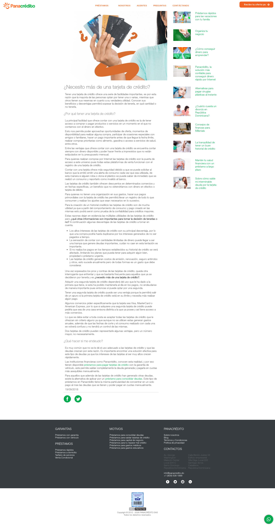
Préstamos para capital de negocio (126, 440)
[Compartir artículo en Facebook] (67, 398)
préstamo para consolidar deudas (123, 378)
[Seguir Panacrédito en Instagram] (182, 481)
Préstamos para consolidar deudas (127, 435)
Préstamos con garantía (66, 435)
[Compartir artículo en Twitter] (78, 398)
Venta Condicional (64, 457)
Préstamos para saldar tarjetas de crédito (130, 437)
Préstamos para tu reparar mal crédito (128, 442)
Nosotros (124, 5)
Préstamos (101, 5)
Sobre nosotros (171, 435)
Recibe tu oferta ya (255, 4)
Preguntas (159, 5)
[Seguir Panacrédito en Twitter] (175, 481)
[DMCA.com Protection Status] (137, 509)
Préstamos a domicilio (66, 452)
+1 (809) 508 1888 (173, 475)
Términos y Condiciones (175, 440)
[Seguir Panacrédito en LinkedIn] (190, 481)
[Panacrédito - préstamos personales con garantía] (19, 5)
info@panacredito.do (174, 473)
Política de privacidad (174, 442)
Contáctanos (181, 5)
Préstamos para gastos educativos (127, 448)
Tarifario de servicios (65, 455)
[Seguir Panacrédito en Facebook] (167, 481)
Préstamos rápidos (64, 450)
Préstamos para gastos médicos (125, 445)
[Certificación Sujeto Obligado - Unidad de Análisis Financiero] (137, 500)
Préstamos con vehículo (67, 437)
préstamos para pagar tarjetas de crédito (106, 364)
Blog (166, 437)
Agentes (142, 5)
